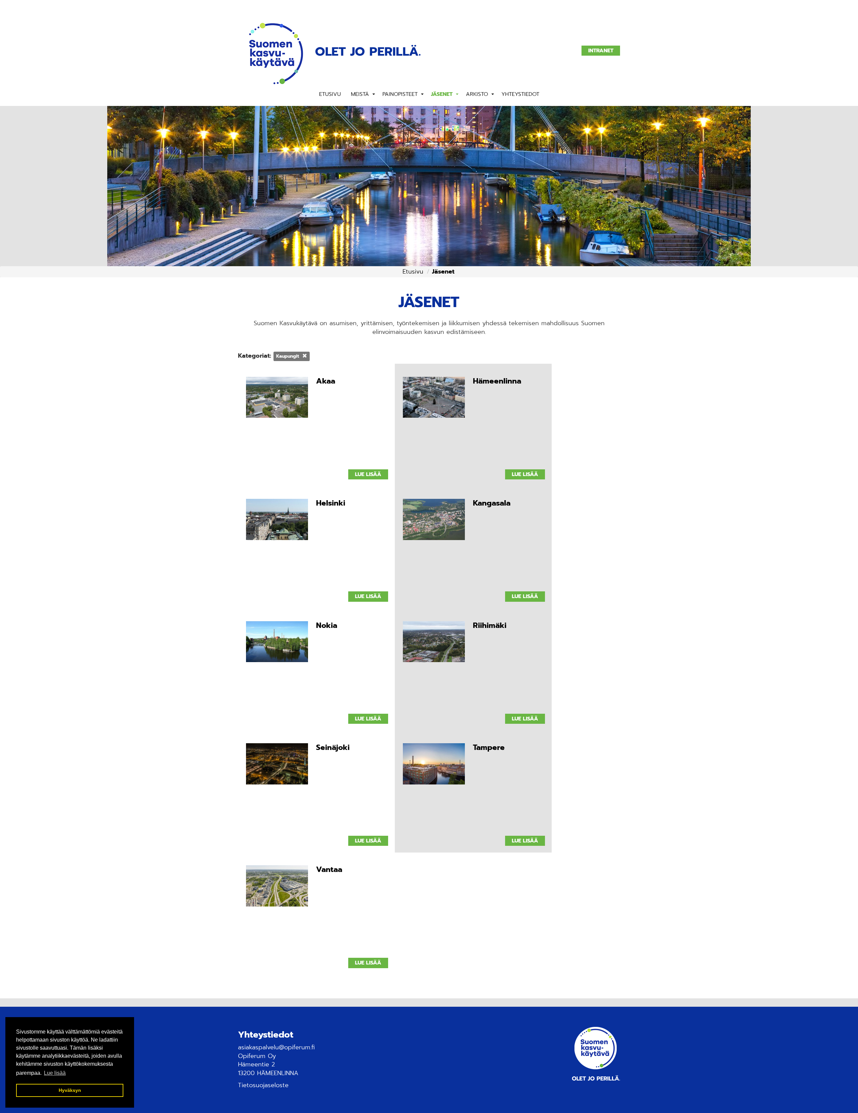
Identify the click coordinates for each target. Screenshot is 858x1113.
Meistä (360, 94)
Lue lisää (368, 474)
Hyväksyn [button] (70, 1090)
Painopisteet (400, 94)
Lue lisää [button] (55, 1073)
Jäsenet (441, 94)
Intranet (600, 51)
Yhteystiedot (520, 94)
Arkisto (477, 94)
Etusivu (330, 94)
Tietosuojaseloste (263, 1085)
